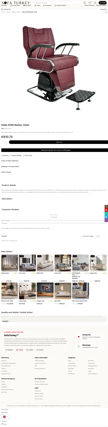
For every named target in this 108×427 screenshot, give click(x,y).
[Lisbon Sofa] (27, 290)
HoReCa (3, 384)
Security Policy (39, 396)
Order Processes (39, 360)
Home (3, 12)
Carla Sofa (57, 273)
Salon (8, 12)
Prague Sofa (40, 301)
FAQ (36, 366)
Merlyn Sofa (5, 273)
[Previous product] (104, 12)
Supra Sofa (93, 273)
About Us (3, 360)
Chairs (70, 371)
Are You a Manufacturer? (41, 384)
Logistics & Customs (40, 363)
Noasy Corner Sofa (7, 301)
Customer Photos (6, 373)
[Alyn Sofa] (62, 290)
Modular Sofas (72, 366)
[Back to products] (106, 12)
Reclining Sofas (92, 366)
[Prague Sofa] (45, 290)
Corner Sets (91, 363)
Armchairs (91, 368)
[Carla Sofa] (62, 263)
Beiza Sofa (40, 273)
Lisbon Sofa (22, 301)
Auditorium (4, 387)
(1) (17, 273)
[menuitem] (4, 409)
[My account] (95, 2)
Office (3, 381)
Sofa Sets (91, 360)
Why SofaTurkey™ (6, 366)
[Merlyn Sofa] (9, 263)
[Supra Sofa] (98, 263)
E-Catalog (4, 371)
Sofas (69, 360)
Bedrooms (4, 392)
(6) (70, 273)
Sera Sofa (22, 273)
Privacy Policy (39, 398)
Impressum (38, 391)
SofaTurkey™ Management (8, 363)
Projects (3, 368)
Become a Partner (40, 381)
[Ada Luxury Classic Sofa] (80, 290)
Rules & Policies (39, 393)
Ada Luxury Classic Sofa (79, 301)
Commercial (71, 373)
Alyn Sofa (57, 301)
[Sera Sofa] (27, 263)
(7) (35, 273)
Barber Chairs (16, 12)
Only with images (88, 236)
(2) (53, 301)
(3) (106, 273)
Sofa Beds (71, 368)
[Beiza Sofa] (45, 263)
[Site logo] (15, 2)
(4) (88, 273)
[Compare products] (84, 2)
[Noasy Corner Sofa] (9, 290)
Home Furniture (92, 373)
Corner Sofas (71, 363)
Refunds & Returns (40, 368)
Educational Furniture (7, 389)
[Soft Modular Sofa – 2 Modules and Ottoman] (80, 263)
